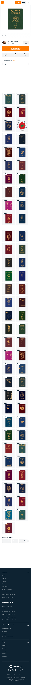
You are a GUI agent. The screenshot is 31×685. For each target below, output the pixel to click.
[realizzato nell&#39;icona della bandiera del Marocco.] (8, 165)
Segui (26, 43)
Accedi (23, 2)
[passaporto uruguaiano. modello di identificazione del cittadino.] (8, 298)
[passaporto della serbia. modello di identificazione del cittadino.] (8, 338)
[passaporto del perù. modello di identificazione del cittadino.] (8, 139)
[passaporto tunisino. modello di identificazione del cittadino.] (8, 99)
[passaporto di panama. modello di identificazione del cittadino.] (8, 178)
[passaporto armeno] (8, 351)
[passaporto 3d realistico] (8, 408)
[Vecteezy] (2, 2)
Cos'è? (14, 60)
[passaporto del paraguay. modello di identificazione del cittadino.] (8, 152)
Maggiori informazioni (9, 64)
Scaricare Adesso (15, 48)
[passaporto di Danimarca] (8, 258)
